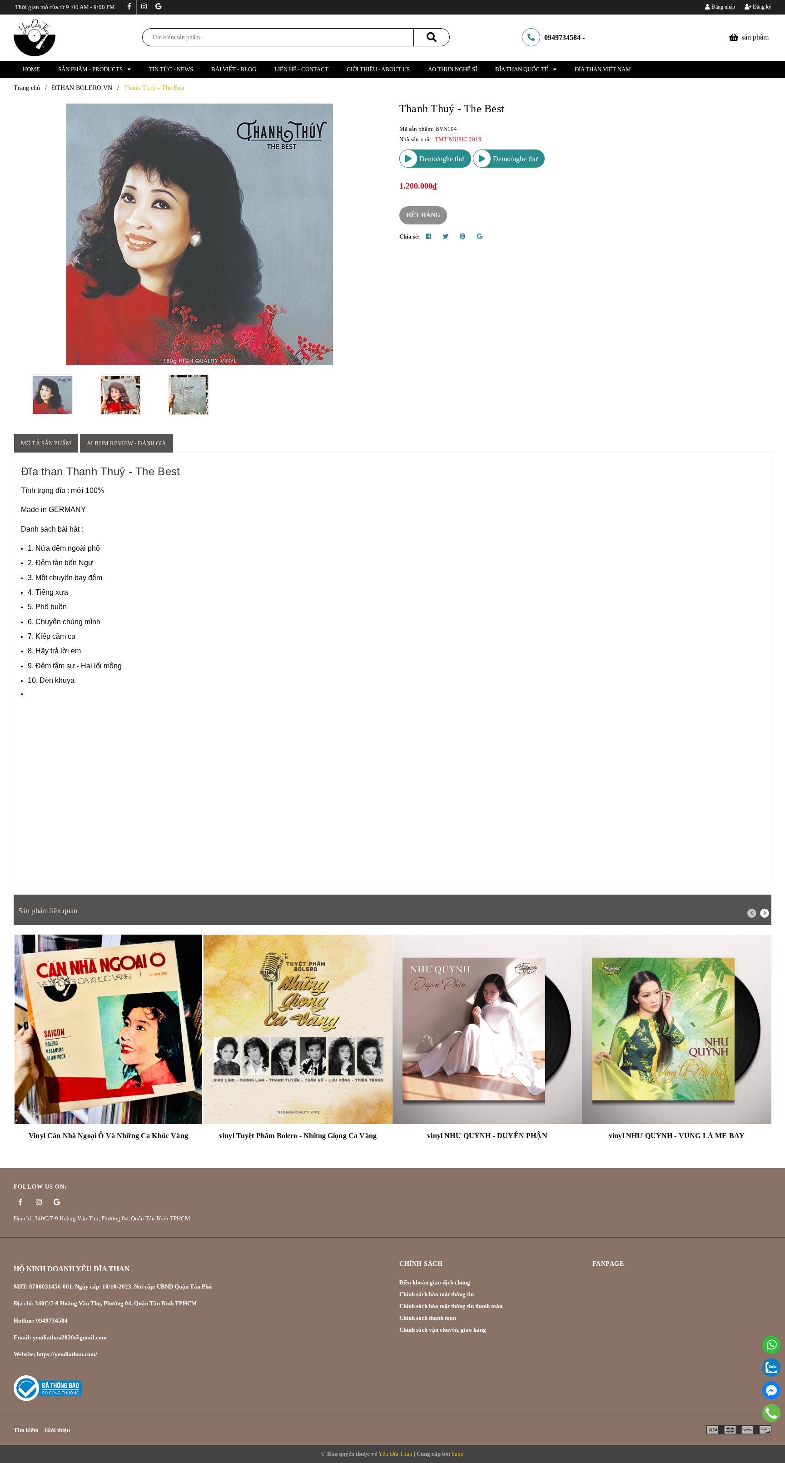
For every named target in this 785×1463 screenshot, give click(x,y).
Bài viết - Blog (233, 69)
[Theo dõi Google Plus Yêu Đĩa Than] (158, 7)
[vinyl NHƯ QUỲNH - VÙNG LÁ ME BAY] (676, 1029)
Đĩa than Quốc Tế (521, 69)
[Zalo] (771, 1367)
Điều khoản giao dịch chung (434, 1282)
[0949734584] (771, 1413)
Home (31, 69)
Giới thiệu (57, 1430)
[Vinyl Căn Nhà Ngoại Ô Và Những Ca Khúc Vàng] (108, 1029)
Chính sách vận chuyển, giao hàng (442, 1329)
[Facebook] (771, 1390)
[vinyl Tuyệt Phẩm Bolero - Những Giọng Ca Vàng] (297, 1029)
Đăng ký (761, 7)
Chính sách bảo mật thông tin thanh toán (450, 1306)
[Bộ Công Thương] (48, 1387)
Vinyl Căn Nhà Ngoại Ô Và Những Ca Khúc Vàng (108, 1136)
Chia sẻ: (409, 236)
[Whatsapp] (771, 1345)
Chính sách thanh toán (427, 1317)
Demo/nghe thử (440, 159)
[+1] (479, 236)
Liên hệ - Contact (301, 69)
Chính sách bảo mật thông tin (436, 1294)
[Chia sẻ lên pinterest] (462, 236)
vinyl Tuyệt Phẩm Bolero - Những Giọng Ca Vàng (298, 1136)
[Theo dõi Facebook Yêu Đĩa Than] (129, 7)
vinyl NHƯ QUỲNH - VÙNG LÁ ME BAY (677, 1136)
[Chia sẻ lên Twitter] (445, 236)
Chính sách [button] (420, 1263)
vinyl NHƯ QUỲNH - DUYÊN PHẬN (487, 1136)
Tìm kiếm (26, 1430)
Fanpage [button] (608, 1263)
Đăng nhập (722, 7)
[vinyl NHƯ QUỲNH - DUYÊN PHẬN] (487, 1029)
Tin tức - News (171, 69)
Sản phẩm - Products (90, 69)
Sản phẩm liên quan (47, 911)
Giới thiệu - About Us (378, 69)
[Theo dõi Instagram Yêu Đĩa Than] (143, 7)
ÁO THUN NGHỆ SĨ (452, 69)
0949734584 (562, 37)
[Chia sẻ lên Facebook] (428, 236)
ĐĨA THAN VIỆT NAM (603, 69)
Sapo (458, 1453)
